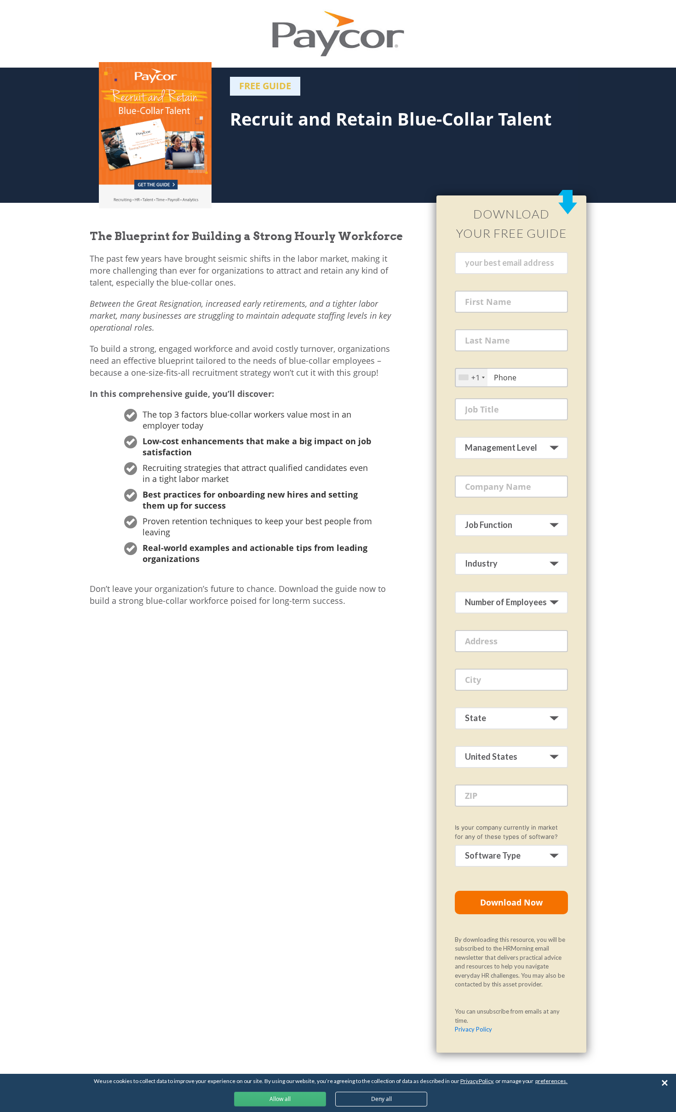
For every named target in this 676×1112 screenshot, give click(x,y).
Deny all (381, 1099)
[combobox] (471, 377)
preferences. (551, 1081)
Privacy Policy (473, 1029)
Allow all (280, 1099)
